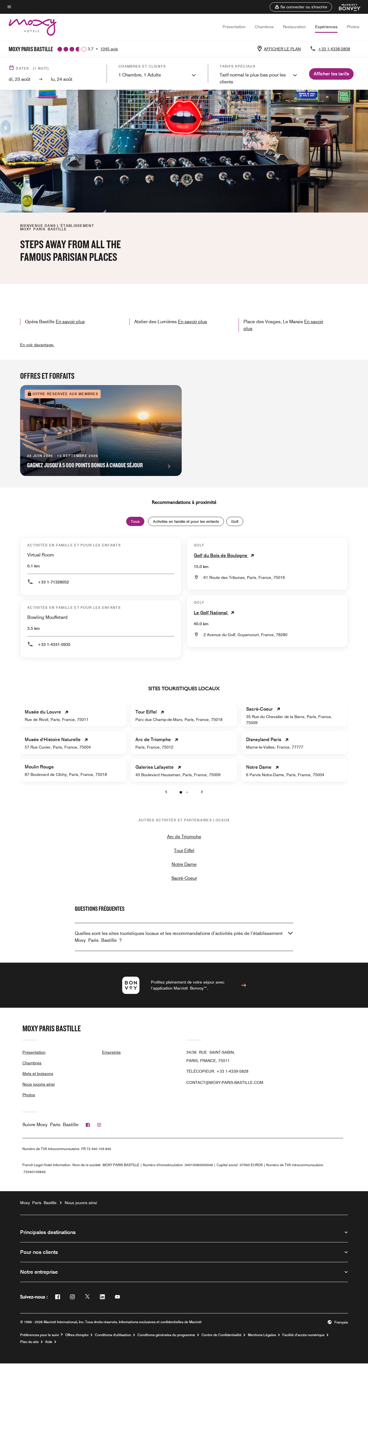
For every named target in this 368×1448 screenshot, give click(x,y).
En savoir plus (70, 321)
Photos (353, 26)
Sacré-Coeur (184, 878)
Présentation (234, 26)
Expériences (326, 26)
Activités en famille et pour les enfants (186, 521)
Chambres (264, 26)
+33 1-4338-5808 (334, 49)
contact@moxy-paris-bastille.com (224, 1082)
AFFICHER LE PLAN (282, 49)
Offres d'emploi (77, 1335)
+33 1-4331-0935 (54, 644)
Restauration (294, 26)
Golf (234, 521)
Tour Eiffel (184, 850)
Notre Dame (184, 864)
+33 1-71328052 (53, 582)
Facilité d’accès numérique (303, 1335)
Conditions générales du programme (166, 1335)
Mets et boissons (37, 1073)
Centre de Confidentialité (221, 1335)
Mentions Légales (262, 1335)
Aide (48, 1342)
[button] (301, 7)
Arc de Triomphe (184, 836)
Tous (135, 521)
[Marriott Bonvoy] (346, 7)
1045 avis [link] (109, 49)
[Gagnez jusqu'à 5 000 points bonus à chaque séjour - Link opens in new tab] (101, 430)
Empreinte (111, 1052)
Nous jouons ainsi (38, 1084)
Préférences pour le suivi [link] (39, 1335)
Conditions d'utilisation (113, 1335)
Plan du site (29, 1342)
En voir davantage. (37, 345)
